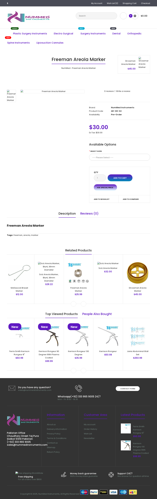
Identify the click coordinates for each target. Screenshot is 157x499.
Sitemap (51, 447)
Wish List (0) (112, 3)
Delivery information (57, 429)
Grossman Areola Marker (128, 62)
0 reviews (109, 91)
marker (34, 235)
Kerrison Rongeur (108, 351)
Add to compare (131, 199)
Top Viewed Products (61, 314)
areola (26, 235)
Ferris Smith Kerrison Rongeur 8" (19, 353)
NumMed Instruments (122, 107)
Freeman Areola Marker (84, 68)
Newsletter (89, 438)
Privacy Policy (53, 433)
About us (51, 424)
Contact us (52, 442)
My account (89, 424)
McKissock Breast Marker (19, 289)
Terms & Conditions (56, 438)
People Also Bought (97, 314)
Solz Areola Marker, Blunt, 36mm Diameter (49, 277)
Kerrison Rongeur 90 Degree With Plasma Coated (49, 354)
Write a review (123, 91)
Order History (90, 429)
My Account (96, 3)
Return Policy (53, 452)
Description (67, 213)
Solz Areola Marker (108, 268)
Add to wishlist (101, 199)
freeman (18, 235)
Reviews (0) (89, 213)
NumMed (65, 68)
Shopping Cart (129, 3)
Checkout (145, 3)
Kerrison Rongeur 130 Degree (78, 353)
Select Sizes (96, 151)
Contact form (127, 388)
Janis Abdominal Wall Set (137, 353)
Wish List (88, 433)
